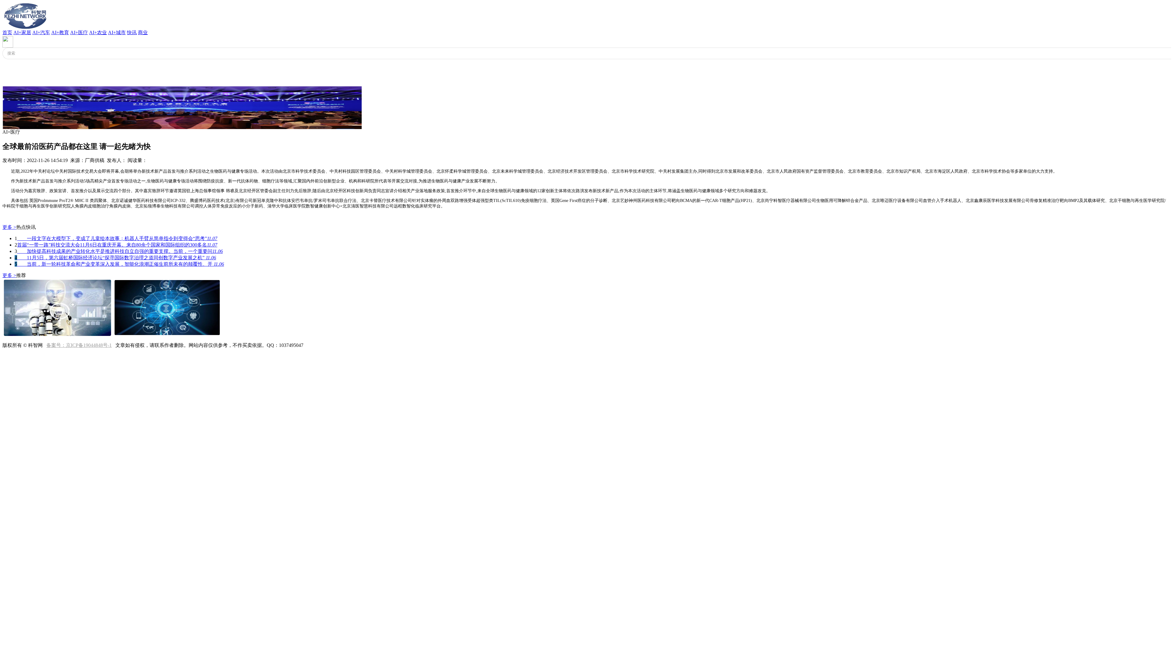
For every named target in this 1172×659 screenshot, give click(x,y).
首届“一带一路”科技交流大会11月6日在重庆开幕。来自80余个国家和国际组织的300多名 (117, 244)
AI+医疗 (79, 32)
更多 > (9, 227)
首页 (7, 32)
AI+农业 (98, 32)
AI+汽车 (41, 32)
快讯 (132, 32)
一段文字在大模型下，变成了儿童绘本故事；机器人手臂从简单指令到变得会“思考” (117, 238)
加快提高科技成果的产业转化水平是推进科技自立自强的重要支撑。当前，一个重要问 (120, 251)
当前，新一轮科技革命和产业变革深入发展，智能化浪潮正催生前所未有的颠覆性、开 (120, 264)
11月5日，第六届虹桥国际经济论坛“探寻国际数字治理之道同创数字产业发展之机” (116, 257)
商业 (143, 32)
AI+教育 (60, 32)
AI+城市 (117, 32)
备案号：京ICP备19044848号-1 (79, 345)
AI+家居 (22, 32)
